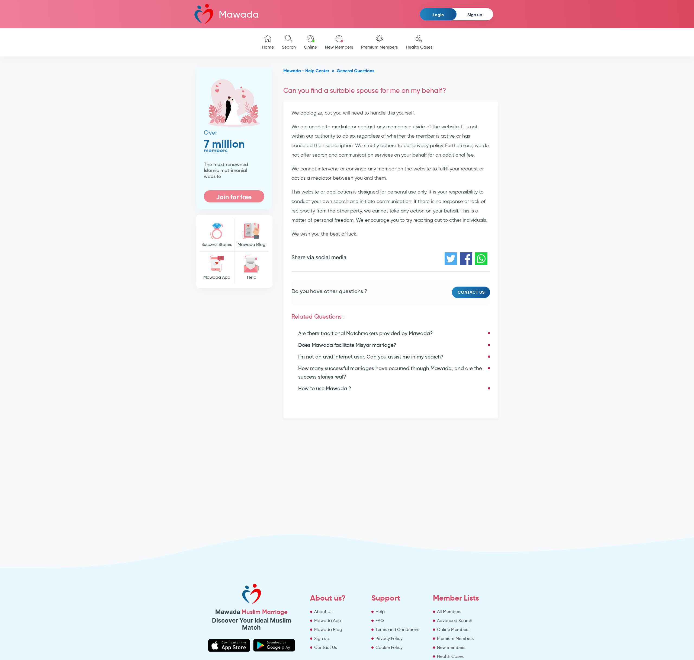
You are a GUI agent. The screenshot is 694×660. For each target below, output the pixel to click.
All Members (449, 611)
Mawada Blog (251, 244)
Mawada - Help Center (306, 71)
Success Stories (216, 244)
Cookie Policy (389, 647)
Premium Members (379, 47)
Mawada (239, 14)
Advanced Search (454, 620)
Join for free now (234, 197)
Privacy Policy (389, 638)
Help (251, 277)
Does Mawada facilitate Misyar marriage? (347, 345)
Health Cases (419, 47)
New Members (339, 47)
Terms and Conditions (397, 629)
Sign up (474, 15)
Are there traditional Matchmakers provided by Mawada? (365, 333)
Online (310, 47)
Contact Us (471, 292)
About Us (323, 611)
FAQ (379, 620)
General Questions (355, 71)
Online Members (453, 629)
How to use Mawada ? (324, 388)
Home (268, 47)
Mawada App (216, 277)
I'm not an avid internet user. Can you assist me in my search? (370, 357)
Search (289, 47)
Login (438, 15)
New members (451, 647)
